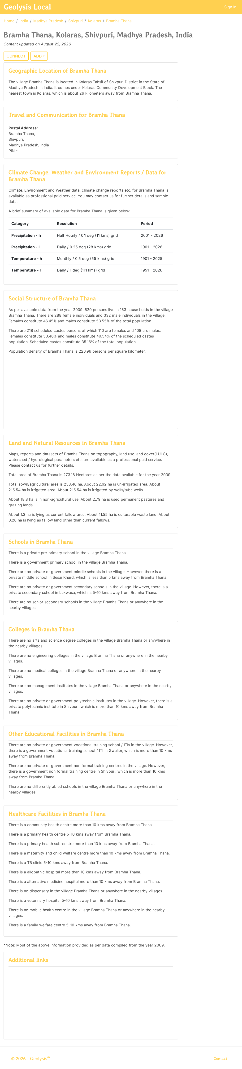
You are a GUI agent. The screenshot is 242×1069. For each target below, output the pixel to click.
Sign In (230, 6)
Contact (220, 1058)
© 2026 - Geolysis (30, 1058)
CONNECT (16, 56)
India (24, 20)
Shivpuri (75, 20)
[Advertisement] (91, 391)
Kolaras (94, 20)
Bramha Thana (119, 20)
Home (9, 20)
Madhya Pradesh (48, 20)
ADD (38, 56)
